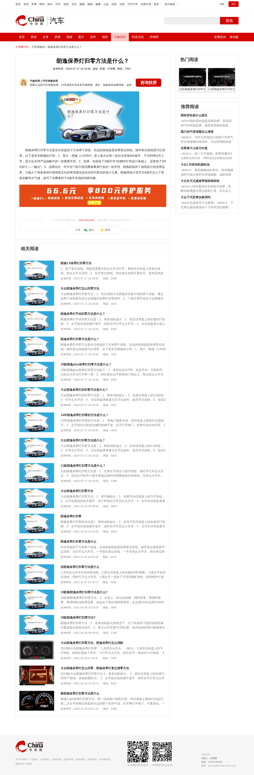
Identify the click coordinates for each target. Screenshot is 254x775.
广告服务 (33, 759)
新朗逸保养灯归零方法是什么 (80, 693)
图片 (81, 37)
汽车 (58, 4)
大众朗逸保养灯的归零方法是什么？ (84, 389)
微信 (91, 229)
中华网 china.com (31, 20)
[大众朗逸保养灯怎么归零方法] (36, 287)
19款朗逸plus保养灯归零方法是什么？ (86, 364)
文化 (74, 4)
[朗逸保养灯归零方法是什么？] (36, 338)
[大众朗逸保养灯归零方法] (36, 490)
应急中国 (146, 4)
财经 (42, 4)
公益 (106, 4)
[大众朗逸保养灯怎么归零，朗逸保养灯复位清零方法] (36, 667)
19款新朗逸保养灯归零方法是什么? (84, 592)
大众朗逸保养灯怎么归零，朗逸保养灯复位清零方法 (95, 668)
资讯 (26, 4)
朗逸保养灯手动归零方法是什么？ (83, 313)
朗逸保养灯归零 (71, 516)
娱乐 (50, 4)
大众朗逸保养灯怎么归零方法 (80, 288)
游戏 (66, 4)
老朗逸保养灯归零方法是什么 (80, 566)
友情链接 (92, 759)
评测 (57, 37)
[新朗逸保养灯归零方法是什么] (36, 692)
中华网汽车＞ (23, 46)
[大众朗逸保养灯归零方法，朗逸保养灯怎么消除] (36, 642)
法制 (122, 4)
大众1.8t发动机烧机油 (195, 164)
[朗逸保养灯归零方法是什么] (36, 540)
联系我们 (45, 759)
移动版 (234, 37)
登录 (233, 4)
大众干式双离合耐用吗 (195, 197)
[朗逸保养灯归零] (36, 515)
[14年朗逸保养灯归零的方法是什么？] (36, 414)
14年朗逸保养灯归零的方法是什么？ (85, 415)
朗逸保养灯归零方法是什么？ (65, 46)
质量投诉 (220, 37)
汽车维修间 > (39, 46)
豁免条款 (80, 759)
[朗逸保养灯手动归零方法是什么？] (36, 313)
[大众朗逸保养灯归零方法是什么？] (36, 439)
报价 (105, 37)
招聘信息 (57, 759)
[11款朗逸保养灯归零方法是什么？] (36, 464)
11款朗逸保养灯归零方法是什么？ (83, 465)
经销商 (154, 37)
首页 (18, 4)
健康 (98, 4)
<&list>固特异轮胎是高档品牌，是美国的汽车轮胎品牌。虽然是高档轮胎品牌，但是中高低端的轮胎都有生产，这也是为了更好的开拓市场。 (206, 123)
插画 (90, 4)
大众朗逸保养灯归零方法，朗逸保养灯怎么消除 (92, 642)
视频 (69, 37)
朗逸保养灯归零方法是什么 (78, 541)
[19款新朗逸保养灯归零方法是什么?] (36, 591)
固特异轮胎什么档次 (194, 115)
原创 (34, 37)
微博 (107, 229)
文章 (46, 37)
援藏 (82, 4)
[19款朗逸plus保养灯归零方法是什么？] (36, 363)
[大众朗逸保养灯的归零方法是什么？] (36, 389)
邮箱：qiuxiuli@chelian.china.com (218, 765)
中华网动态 (105, 759)
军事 (34, 4)
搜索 (229, 21)
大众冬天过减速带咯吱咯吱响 (200, 180)
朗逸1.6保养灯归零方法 (76, 263)
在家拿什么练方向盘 (194, 148)
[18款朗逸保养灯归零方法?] (36, 616)
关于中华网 (21, 759)
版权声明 (69, 759)
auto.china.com (86, 220)
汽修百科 (120, 37)
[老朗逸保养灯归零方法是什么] (36, 566)
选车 (93, 37)
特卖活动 (138, 37)
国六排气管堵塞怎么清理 (197, 131)
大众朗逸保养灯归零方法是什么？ (83, 440)
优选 (114, 4)
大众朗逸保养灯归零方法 (77, 490)
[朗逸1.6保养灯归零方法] (36, 262)
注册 (221, 4)
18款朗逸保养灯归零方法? (78, 617)
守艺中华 (132, 4)
